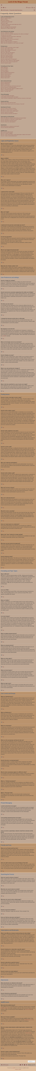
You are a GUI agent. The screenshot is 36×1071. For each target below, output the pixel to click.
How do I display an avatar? (6, 40)
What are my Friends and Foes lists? (8, 102)
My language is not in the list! (6, 37)
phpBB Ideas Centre (29, 1019)
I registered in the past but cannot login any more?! (11, 24)
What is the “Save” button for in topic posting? (10, 60)
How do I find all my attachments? (7, 127)
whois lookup (29, 1032)
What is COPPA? (4, 19)
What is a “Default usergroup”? (7, 89)
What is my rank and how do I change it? (9, 41)
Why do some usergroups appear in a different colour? (12, 88)
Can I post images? (5, 71)
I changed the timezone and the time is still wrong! (11, 36)
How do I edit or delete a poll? (7, 53)
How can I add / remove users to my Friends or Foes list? (12, 103)
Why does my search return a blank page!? (9, 110)
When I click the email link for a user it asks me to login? (12, 43)
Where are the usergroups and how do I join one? (11, 86)
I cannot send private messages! (7, 95)
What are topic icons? (5, 77)
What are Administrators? (6, 82)
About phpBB (29, 1009)
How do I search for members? (7, 112)
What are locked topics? (6, 76)
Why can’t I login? (4, 23)
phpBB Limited (4, 1008)
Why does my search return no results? (9, 109)
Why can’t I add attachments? (7, 56)
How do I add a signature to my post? (8, 50)
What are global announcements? (7, 72)
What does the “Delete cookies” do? (8, 28)
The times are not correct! (6, 35)
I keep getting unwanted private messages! (9, 96)
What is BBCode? (4, 67)
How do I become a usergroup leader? (8, 87)
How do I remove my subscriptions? (8, 121)
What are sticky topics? (5, 75)
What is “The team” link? (6, 91)
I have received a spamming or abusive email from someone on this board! (16, 98)
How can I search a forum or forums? (8, 108)
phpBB (4, 335)
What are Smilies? (4, 70)
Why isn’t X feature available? (7, 133)
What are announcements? (6, 73)
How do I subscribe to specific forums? (9, 120)
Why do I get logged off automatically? (8, 27)
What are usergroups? (5, 84)
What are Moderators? (5, 83)
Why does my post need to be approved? (9, 61)
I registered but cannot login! (6, 21)
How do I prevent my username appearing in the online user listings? (15, 33)
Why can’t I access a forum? (6, 55)
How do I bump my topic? (6, 62)
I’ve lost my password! (5, 25)
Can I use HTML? (4, 68)
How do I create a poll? (5, 51)
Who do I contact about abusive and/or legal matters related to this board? (16, 134)
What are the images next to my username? (10, 39)
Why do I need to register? (6, 17)
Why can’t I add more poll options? (8, 52)
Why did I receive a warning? (7, 57)
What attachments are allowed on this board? (10, 126)
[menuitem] (4, 8)
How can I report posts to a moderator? (9, 59)
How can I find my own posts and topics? (9, 113)
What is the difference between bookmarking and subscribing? (13, 117)
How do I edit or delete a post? (7, 48)
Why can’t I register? (5, 20)
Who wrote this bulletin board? (7, 131)
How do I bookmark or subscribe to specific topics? (11, 119)
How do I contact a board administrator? (9, 135)
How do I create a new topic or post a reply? (10, 47)
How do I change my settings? (7, 32)
